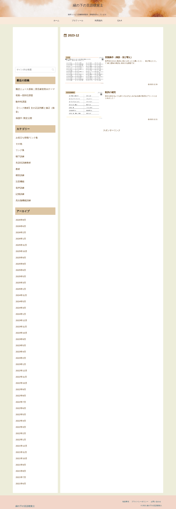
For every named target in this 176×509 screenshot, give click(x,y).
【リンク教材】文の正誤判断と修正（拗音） (35, 110)
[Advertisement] (112, 44)
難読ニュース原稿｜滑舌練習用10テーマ (35, 89)
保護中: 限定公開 (24, 118)
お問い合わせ (156, 502)
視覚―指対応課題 (24, 95)
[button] (53, 69)
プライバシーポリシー (140, 502)
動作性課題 (21, 101)
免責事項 (125, 502)
